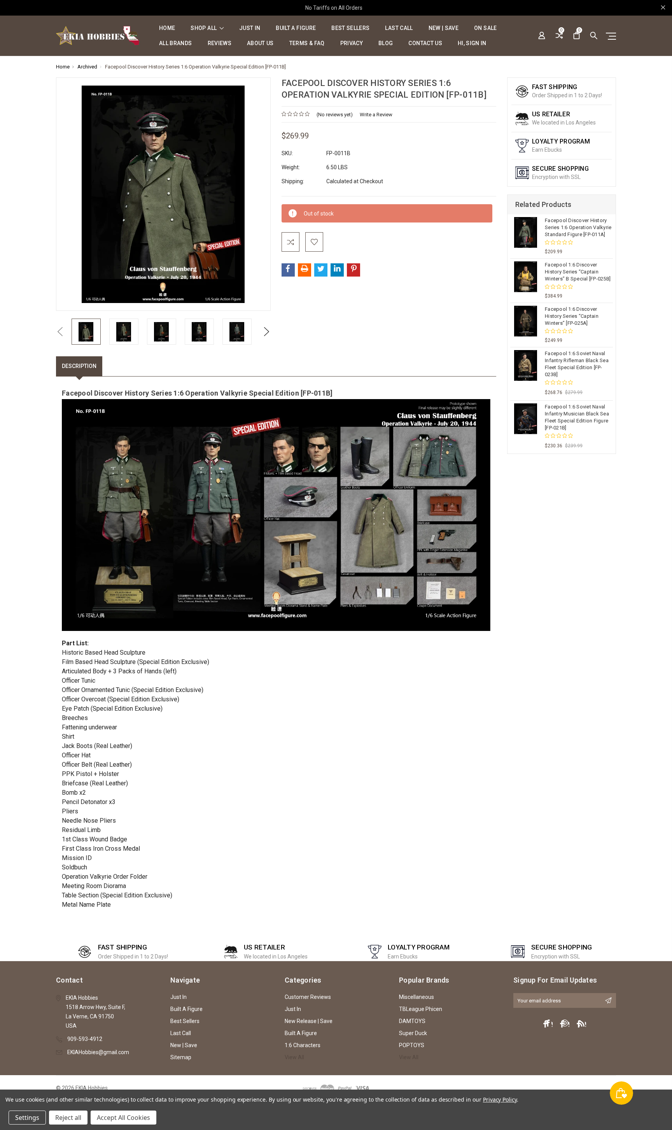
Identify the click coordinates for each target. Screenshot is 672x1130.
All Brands (175, 43)
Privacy (351, 43)
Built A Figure (296, 28)
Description (79, 366)
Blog (385, 43)
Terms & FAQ (307, 43)
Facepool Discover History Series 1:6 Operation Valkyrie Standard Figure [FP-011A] (578, 227)
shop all (204, 28)
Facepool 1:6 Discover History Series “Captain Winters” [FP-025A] (571, 316)
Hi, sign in (472, 43)
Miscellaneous (416, 997)
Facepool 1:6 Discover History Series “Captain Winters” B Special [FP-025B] (578, 272)
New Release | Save (308, 1021)
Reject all (68, 1117)
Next (267, 331)
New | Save (444, 28)
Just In (249, 28)
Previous (60, 331)
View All (294, 1057)
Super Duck (413, 1033)
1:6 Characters (302, 1045)
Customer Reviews (308, 997)
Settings (27, 1117)
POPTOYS (411, 1045)
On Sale (485, 28)
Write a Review (376, 114)
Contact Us (425, 43)
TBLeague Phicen (420, 1009)
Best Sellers (350, 28)
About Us (260, 43)
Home (167, 28)
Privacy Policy (500, 1099)
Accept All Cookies (123, 1117)
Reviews (219, 43)
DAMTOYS (412, 1021)
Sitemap (180, 1057)
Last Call (399, 28)
